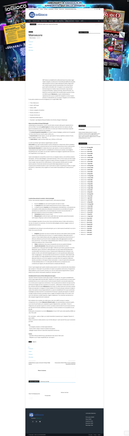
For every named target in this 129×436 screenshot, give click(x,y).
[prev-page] (29, 398)
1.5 (80, 77)
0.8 (80, 71)
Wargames (34, 341)
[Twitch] (98, 9)
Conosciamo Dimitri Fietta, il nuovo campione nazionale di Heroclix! (65, 363)
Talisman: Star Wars (64, 392)
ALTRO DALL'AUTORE (44, 381)
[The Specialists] (52, 389)
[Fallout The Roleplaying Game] (36, 388)
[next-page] (31, 398)
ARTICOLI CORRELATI (34, 381)
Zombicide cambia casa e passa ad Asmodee (47, 24)
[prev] (96, 24)
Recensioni (31, 31)
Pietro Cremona (33, 37)
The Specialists (48, 395)
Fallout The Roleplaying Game (34, 393)
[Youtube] (99, 9)
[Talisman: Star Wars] (68, 387)
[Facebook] (95, 9)
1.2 (80, 75)
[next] (98, 24)
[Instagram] (96, 9)
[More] (52, 52)
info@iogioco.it (39, 418)
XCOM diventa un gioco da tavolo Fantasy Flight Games (39, 363)
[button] (98, 21)
